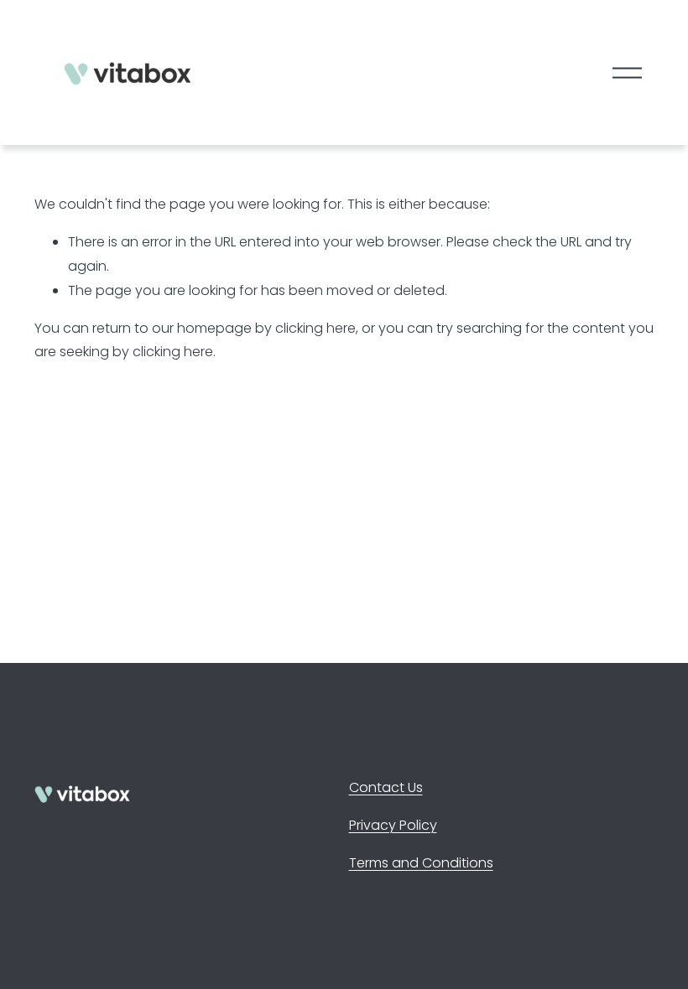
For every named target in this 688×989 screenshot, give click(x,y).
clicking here (315, 328)
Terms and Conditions (421, 862)
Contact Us (386, 787)
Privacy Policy (393, 825)
